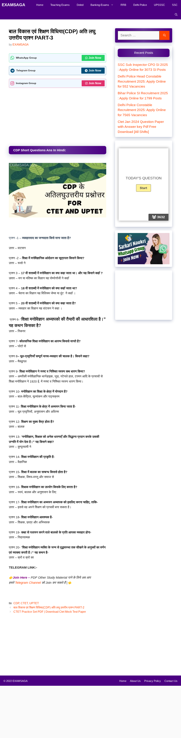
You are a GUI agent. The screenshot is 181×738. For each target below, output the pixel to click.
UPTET (34, 603)
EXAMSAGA (13, 4)
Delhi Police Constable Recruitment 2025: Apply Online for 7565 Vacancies (142, 110)
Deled (80, 4)
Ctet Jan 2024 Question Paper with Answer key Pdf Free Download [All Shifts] (141, 127)
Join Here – (21, 577)
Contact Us (170, 680)
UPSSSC (159, 4)
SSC (174, 4)
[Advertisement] (57, 116)
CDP (16, 603)
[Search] (164, 35)
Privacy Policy (152, 680)
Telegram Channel (28, 582)
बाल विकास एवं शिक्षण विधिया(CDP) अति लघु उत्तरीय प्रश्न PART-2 (48, 607)
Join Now (95, 57)
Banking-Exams (99, 4)
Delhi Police (140, 4)
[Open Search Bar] (176, 14)
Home (39, 4)
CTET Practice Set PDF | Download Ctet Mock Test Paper (49, 611)
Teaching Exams (60, 4)
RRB (123, 4)
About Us (135, 680)
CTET (24, 603)
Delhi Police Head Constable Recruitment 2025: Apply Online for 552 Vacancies (142, 81)
